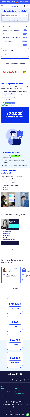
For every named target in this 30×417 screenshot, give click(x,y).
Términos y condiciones (15, 411)
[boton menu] (2, 6)
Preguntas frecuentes (6, 390)
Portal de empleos (19, 393)
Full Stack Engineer (7, 41)
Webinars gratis (19, 390)
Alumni (16, 386)
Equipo (2, 386)
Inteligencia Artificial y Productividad (11, 30)
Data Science (6, 45)
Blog (16, 388)
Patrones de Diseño (6, 280)
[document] (10, 275)
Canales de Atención (6, 391)
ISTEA (2, 388)
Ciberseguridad (6, 33)
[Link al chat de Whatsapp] (27, 414)
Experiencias (18, 391)
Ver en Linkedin (15, 280)
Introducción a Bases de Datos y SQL (11, 37)
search (27, 15)
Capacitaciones (5, 396)
